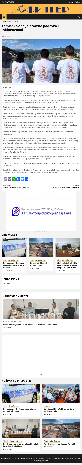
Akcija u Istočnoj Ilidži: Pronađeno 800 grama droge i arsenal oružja (67, 265)
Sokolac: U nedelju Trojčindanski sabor (17, 186)
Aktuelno (47, 406)
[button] (34, 231)
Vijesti (4, 21)
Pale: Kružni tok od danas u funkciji (38, 264)
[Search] (79, 17)
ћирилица (71, 2)
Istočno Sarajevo (12, 21)
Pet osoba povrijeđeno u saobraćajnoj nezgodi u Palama (13, 265)
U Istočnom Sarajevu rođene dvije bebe (65, 186)
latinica (78, 2)
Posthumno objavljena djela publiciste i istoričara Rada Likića (20, 445)
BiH (52, 406)
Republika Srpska (16, 441)
